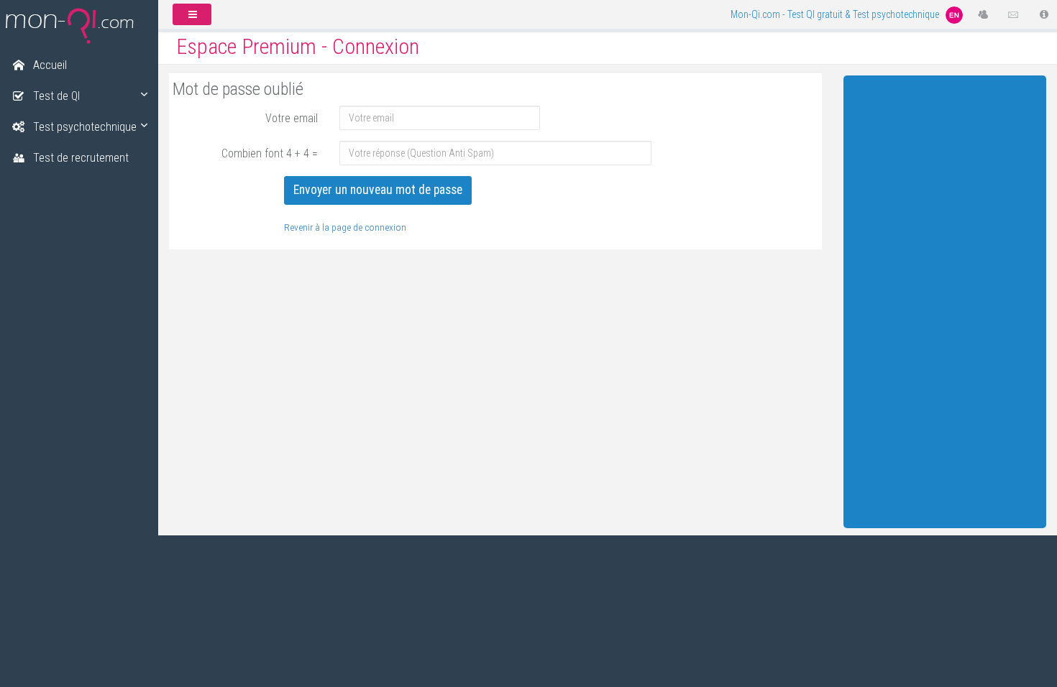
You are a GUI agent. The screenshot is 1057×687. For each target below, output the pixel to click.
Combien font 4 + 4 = (269, 153)
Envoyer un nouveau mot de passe (377, 190)
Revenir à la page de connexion (345, 227)
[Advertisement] (945, 298)
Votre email (291, 118)
